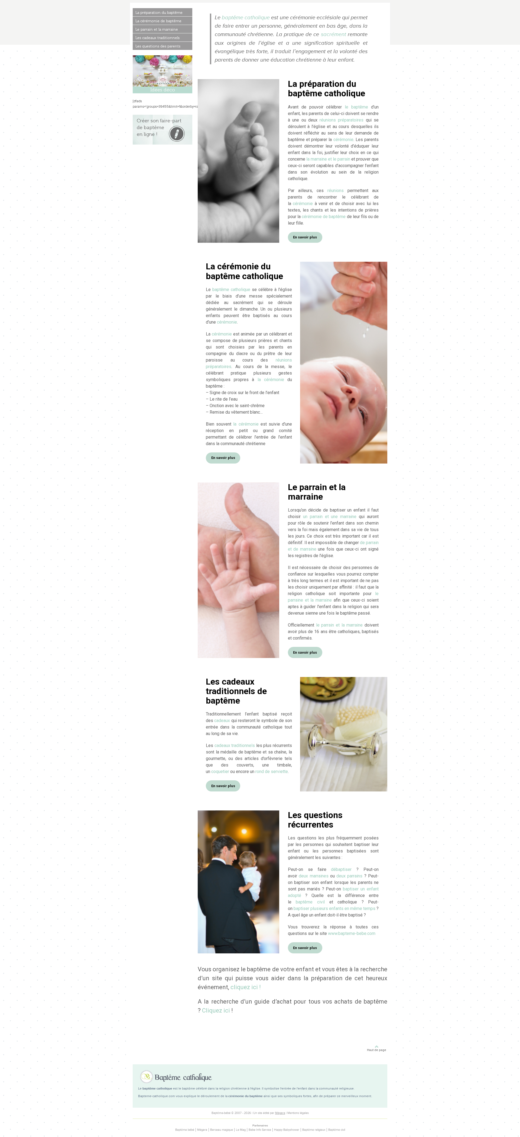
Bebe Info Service (260, 1130)
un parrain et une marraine (330, 516)
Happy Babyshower (286, 1130)
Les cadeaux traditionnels (157, 38)
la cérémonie (271, 379)
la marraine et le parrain (328, 159)
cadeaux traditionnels (234, 745)
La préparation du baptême (159, 12)
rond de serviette (271, 771)
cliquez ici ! (245, 987)
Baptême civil (336, 1130)
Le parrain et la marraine (156, 29)
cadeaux (222, 720)
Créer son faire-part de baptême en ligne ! (159, 127)
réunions (335, 190)
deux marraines (313, 876)
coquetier (220, 771)
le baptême (356, 107)
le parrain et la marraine (339, 625)
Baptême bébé (184, 1130)
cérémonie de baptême (324, 216)
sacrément (333, 34)
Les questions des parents (157, 46)
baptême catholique (246, 17)
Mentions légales (298, 1113)
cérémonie (343, 139)
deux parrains (349, 876)
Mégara (280, 1113)
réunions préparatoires (341, 120)
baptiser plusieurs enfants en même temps (334, 908)
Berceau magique (221, 1130)
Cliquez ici (216, 1010)
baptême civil (310, 902)
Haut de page (376, 1050)
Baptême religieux (313, 1130)
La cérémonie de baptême (158, 21)
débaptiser (341, 869)
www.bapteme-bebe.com (351, 933)
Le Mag (241, 1130)
